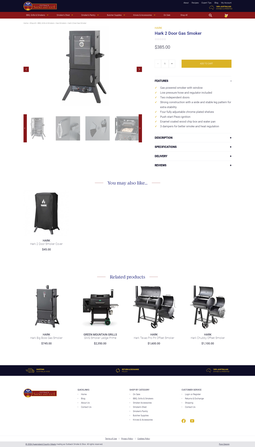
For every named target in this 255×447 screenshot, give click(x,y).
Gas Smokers (61, 23)
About (186, 3)
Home (26, 23)
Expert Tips (206, 3)
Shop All (33, 23)
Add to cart (206, 63)
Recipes (195, 3)
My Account (226, 3)
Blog (216, 3)
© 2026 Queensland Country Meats (41, 444)
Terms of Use (111, 438)
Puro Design (224, 444)
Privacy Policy (127, 438)
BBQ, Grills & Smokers (46, 23)
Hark (158, 28)
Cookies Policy (143, 438)
